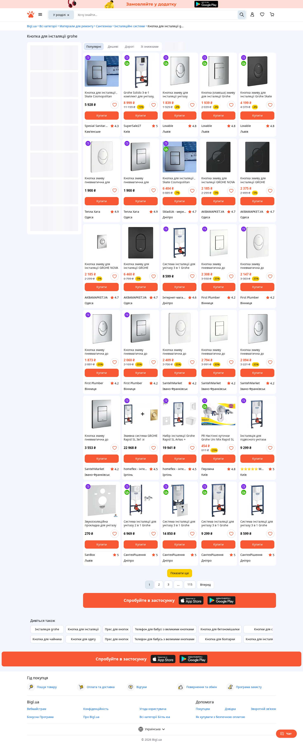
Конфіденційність (95, 709)
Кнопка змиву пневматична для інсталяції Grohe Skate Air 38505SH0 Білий (100, 180)
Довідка (230, 709)
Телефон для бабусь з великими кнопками (164, 639)
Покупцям (203, 709)
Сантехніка (104, 26)
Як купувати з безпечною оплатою (220, 717)
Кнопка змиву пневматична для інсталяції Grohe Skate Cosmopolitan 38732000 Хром (140, 180)
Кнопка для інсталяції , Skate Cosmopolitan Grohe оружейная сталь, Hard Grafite (101, 94)
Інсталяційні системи (129, 26)
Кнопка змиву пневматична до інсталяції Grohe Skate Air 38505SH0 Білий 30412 (256, 266)
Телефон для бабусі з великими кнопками (164, 629)
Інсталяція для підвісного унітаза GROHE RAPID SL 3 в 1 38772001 (255, 437)
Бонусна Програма (40, 717)
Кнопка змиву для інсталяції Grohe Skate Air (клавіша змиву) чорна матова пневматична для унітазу (256, 94)
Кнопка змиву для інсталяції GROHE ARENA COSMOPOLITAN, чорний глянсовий (257, 180)
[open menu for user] (252, 14)
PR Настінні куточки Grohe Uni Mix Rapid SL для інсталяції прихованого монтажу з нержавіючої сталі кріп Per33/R (218, 437)
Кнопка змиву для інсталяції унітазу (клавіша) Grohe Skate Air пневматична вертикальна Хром (178, 94)
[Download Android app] (221, 600)
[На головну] (30, 17)
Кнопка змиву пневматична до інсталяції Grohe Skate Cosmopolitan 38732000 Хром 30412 (140, 351)
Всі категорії (48, 26)
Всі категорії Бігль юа (155, 717)
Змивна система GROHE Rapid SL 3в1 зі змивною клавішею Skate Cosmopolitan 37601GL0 (140, 437)
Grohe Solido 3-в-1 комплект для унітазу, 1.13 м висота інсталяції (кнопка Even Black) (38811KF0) (140, 94)
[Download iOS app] (191, 600)
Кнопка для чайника (47, 639)
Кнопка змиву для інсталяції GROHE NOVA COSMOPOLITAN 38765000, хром (101, 266)
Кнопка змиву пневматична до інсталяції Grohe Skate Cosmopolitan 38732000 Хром (101, 437)
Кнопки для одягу (83, 639)
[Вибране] (262, 16)
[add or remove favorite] (114, 105)
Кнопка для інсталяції (83, 629)
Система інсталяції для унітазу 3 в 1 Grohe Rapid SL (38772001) (217, 523)
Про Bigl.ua (91, 717)
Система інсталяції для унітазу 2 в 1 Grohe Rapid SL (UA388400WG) (140, 523)
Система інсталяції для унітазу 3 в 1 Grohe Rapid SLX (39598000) (179, 523)
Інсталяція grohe (47, 629)
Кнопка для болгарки (220, 639)
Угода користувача (153, 709)
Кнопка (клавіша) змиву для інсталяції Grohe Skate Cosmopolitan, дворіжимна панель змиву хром (218, 94)
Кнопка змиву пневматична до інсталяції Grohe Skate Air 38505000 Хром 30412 (100, 351)
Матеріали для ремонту (76, 26)
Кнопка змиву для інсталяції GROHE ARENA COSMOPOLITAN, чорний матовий (140, 266)
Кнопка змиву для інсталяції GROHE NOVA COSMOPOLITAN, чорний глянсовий (218, 180)
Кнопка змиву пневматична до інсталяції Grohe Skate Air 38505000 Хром (256, 351)
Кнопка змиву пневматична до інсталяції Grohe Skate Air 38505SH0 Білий (178, 351)
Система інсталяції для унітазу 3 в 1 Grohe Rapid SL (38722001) (256, 523)
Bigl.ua (32, 26)
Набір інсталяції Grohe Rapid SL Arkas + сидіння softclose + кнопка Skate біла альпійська (179, 437)
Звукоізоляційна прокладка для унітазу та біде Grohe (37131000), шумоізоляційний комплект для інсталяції (102, 523)
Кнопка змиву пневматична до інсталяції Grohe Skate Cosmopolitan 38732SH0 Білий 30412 (218, 266)
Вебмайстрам (36, 709)
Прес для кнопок (116, 629)
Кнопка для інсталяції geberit (267, 639)
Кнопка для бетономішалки (220, 629)
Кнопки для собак (266, 629)
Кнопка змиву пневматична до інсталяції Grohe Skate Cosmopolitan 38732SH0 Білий (218, 351)
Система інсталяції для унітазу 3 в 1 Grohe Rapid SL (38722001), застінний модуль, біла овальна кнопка (179, 266)
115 (189, 584)
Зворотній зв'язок (263, 709)
